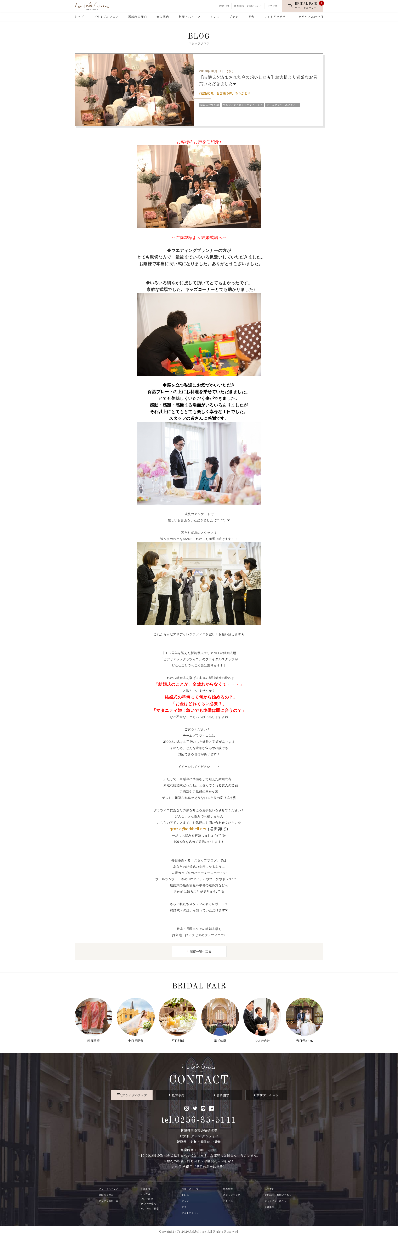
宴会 (251, 17)
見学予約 (224, 6)
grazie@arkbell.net (188, 829)
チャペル (146, 1194)
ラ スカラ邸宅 (148, 1203)
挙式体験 (220, 1040)
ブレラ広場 (147, 1199)
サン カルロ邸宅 (150, 1208)
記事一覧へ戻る (200, 951)
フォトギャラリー (276, 17)
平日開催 (178, 1040)
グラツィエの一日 (310, 17)
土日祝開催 (135, 1040)
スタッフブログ (231, 1195)
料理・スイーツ (189, 17)
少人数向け (262, 1040)
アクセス (272, 6)
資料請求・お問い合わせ (248, 6)
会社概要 (269, 1207)
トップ (79, 17)
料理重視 (93, 1040)
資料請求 (222, 1095)
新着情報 (228, 1189)
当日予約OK (304, 1040)
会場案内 (163, 17)
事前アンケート (267, 1095)
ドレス (214, 17)
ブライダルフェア (106, 17)
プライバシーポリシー (277, 1201)
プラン (233, 17)
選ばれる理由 (137, 17)
